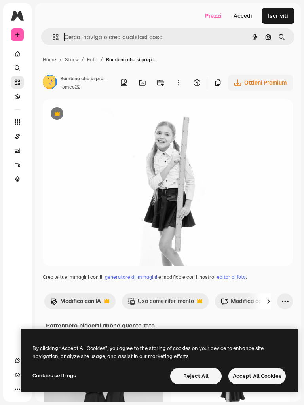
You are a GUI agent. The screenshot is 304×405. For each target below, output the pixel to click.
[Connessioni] (17, 360)
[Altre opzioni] (178, 83)
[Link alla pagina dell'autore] (50, 83)
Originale (95, 114)
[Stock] (17, 82)
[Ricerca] (17, 68)
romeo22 (70, 87)
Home (49, 60)
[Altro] (17, 389)
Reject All (196, 376)
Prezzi (213, 15)
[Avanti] (268, 301)
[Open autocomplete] (52, 37)
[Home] (17, 53)
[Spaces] (17, 136)
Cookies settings (54, 375)
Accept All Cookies (257, 376)
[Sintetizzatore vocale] (17, 179)
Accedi (243, 15)
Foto (92, 60)
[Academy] (17, 375)
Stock (71, 60)
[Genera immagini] (17, 150)
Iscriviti (278, 15)
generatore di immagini (131, 277)
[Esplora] (17, 96)
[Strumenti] (17, 122)
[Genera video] (17, 165)
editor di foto (231, 277)
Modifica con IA (75, 303)
